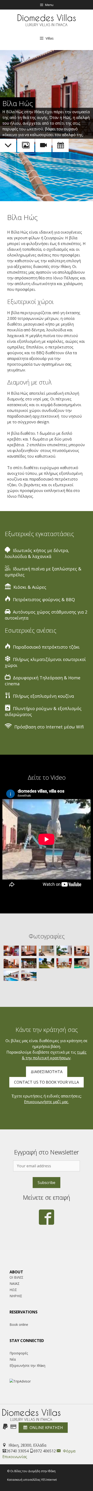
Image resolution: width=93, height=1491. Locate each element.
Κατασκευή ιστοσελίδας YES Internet (32, 1480)
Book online (19, 1324)
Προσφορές (19, 1353)
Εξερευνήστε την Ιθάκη (27, 1365)
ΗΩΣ (13, 1289)
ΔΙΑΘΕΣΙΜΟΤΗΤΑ (46, 1071)
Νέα (13, 1359)
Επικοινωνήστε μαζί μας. (46, 1101)
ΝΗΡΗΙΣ (16, 1296)
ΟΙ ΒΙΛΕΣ (16, 1277)
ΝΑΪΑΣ (15, 1283)
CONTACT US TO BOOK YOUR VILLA (46, 1082)
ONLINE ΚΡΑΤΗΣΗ (46, 1427)
